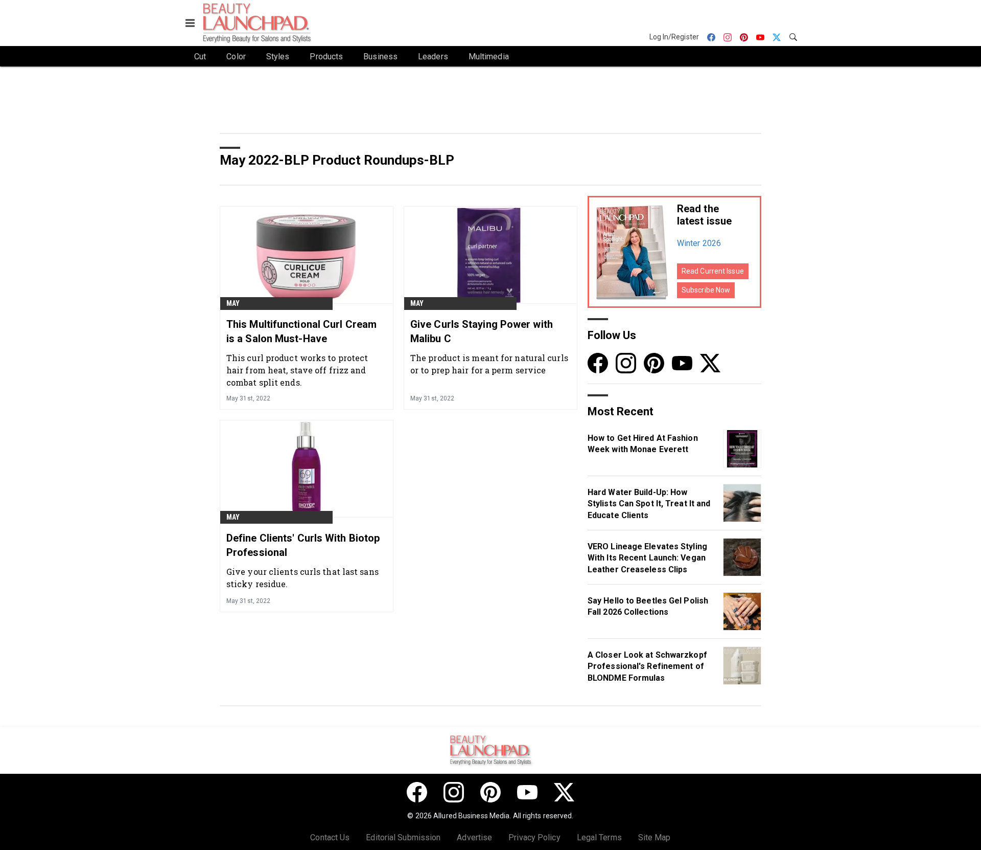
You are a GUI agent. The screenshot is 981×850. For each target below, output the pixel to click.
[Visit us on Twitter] (710, 363)
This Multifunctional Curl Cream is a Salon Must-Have (301, 331)
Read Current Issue (713, 271)
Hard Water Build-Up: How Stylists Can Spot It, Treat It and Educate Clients (649, 503)
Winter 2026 (699, 243)
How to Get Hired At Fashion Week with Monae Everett (643, 443)
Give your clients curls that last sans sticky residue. (302, 577)
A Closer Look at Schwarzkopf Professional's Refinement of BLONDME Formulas (647, 666)
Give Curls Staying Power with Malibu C (481, 331)
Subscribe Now (706, 290)
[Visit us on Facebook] (598, 363)
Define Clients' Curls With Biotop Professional (303, 545)
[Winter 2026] (632, 252)
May (233, 303)
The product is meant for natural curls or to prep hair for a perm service (489, 363)
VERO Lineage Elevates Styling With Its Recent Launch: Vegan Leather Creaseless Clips (647, 558)
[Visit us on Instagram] (626, 363)
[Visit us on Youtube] (682, 363)
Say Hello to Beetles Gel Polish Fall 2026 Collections (648, 606)
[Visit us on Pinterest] (654, 363)
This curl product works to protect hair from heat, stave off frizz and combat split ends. (297, 370)
